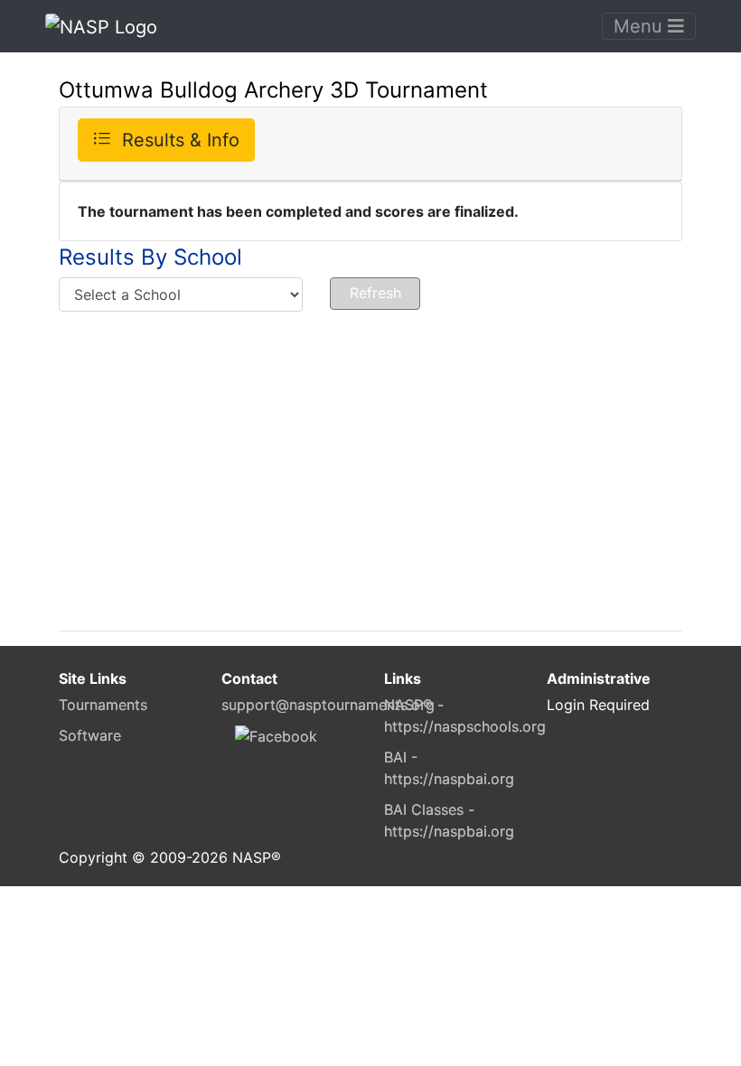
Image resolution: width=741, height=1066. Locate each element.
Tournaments (103, 705)
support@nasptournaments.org (328, 705)
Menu (641, 26)
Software (90, 735)
